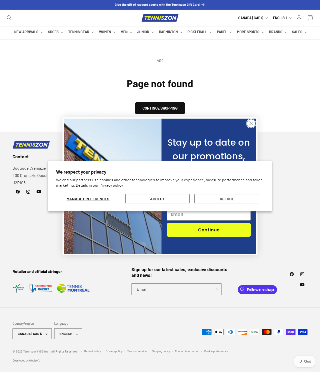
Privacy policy (111, 185)
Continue (209, 230)
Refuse (227, 198)
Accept (157, 198)
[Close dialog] (251, 123)
